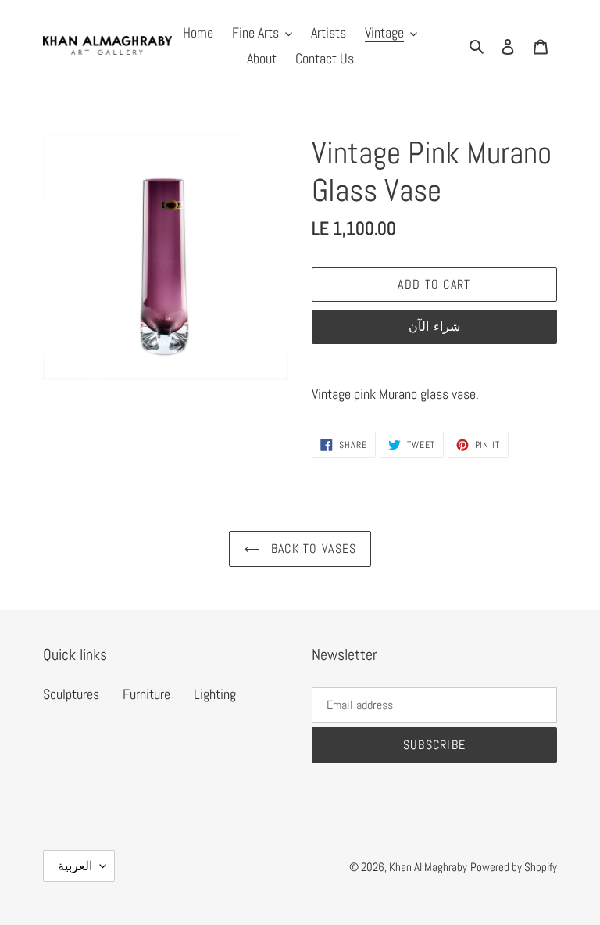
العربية (75, 866)
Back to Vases (312, 548)
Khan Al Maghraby (428, 866)
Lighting (215, 694)
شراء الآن (434, 326)
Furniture (146, 694)
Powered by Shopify (513, 866)
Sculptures (71, 694)
